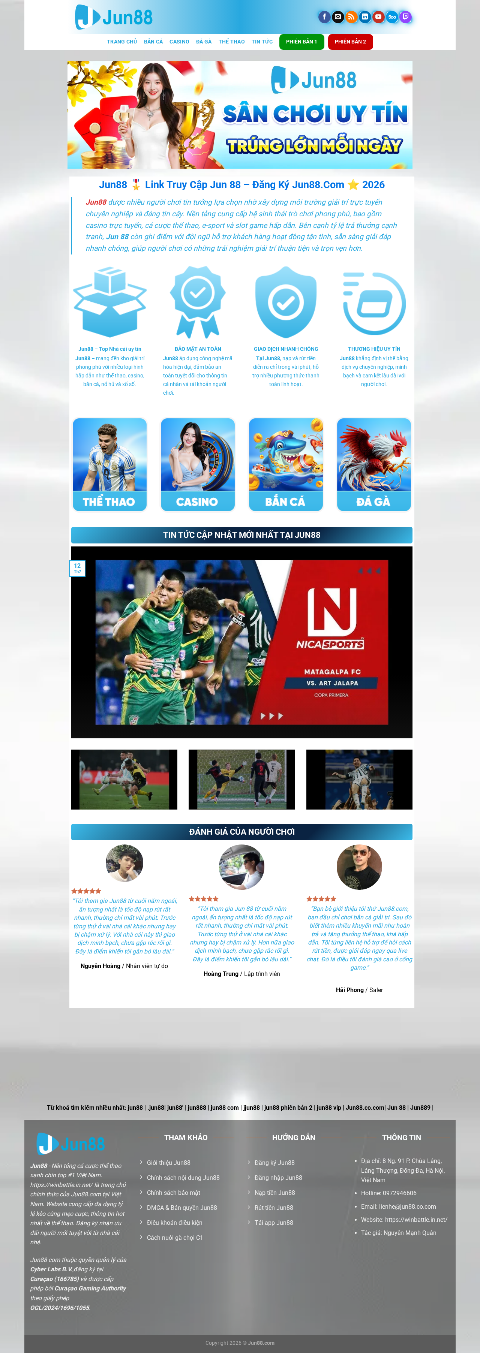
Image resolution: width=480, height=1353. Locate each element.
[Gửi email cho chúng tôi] (338, 17)
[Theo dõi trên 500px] (392, 17)
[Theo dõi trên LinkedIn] (365, 17)
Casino (179, 42)
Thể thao (232, 42)
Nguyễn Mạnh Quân (410, 1232)
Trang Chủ (122, 42)
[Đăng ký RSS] (351, 17)
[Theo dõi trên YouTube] (378, 17)
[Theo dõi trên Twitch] (405, 17)
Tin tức (262, 42)
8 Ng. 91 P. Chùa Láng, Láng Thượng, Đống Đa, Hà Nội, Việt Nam (403, 1170)
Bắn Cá (153, 42)
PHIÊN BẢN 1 (301, 42)
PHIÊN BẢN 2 (350, 42)
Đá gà (204, 42)
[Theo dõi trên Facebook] (324, 17)
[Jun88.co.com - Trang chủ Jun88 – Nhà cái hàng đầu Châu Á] (114, 17)
